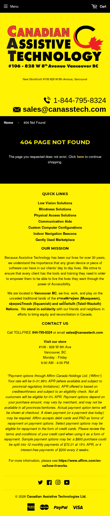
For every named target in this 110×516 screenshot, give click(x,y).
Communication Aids (55, 221)
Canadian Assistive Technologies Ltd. (56, 496)
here (80, 156)
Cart (102, 6)
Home (8, 122)
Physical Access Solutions (55, 215)
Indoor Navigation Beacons (55, 233)
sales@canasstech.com (64, 109)
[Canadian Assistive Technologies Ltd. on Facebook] (49, 483)
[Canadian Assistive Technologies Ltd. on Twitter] (40, 483)
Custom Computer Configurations (55, 227)
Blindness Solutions (55, 209)
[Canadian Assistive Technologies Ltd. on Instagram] (58, 483)
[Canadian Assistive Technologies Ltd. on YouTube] (67, 483)
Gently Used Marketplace (55, 239)
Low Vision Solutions (55, 202)
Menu (14, 6)
